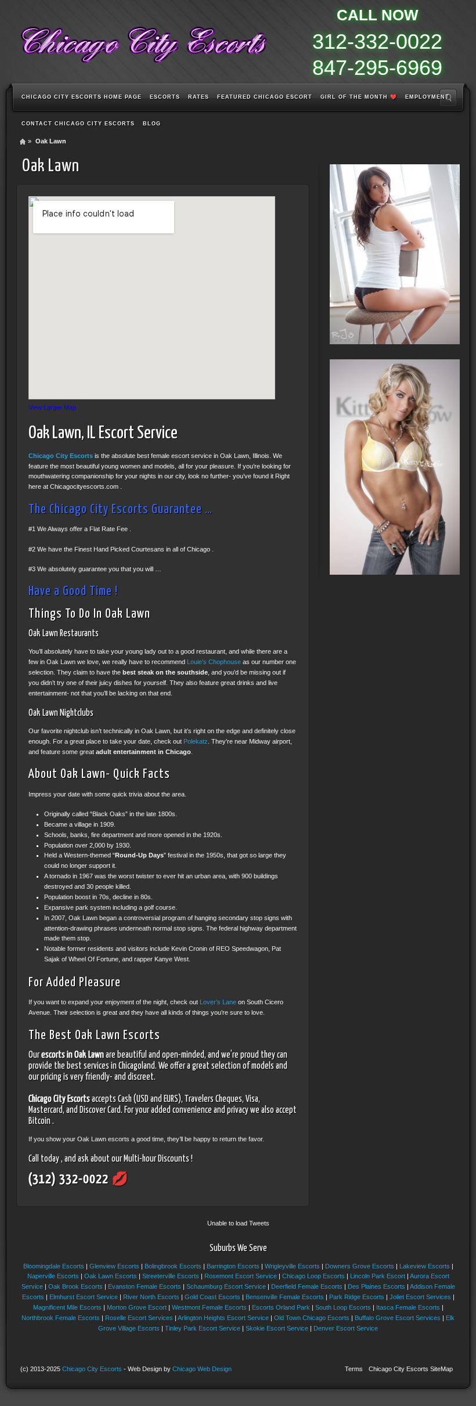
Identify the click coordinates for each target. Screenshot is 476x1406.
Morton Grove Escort (137, 1307)
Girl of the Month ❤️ (358, 97)
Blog (152, 124)
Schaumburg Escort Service (226, 1286)
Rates (198, 97)
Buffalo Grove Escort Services (398, 1317)
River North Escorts (151, 1296)
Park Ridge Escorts (356, 1296)
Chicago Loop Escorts (313, 1275)
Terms (354, 1368)
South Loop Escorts (343, 1307)
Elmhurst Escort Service (83, 1296)
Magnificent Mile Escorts (67, 1307)
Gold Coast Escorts (212, 1296)
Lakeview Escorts (424, 1266)
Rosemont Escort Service (240, 1275)
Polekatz (195, 741)
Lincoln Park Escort (377, 1275)
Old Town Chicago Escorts (311, 1317)
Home (23, 141)
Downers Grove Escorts (359, 1266)
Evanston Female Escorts (144, 1286)
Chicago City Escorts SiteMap (411, 1368)
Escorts (165, 97)
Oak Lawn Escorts (110, 1275)
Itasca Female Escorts (408, 1307)
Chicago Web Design (202, 1368)
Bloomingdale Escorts (53, 1266)
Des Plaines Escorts (376, 1286)
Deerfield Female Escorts (306, 1286)
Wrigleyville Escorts (292, 1266)
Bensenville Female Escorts (285, 1296)
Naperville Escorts (53, 1275)
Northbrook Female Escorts (60, 1317)
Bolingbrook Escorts (173, 1266)
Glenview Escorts (114, 1266)
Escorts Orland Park (281, 1307)
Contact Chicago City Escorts (78, 124)
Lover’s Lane (218, 1001)
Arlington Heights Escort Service (223, 1317)
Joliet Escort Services (420, 1296)
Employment (427, 97)
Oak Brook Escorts (75, 1286)
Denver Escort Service (345, 1328)
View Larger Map (52, 407)
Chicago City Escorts (60, 455)
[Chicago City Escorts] (142, 41)
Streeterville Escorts (170, 1275)
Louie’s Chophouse (214, 661)
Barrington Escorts (233, 1266)
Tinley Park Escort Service (202, 1328)
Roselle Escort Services (139, 1317)
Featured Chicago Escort (264, 97)
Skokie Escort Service (277, 1328)
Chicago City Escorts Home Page (81, 97)
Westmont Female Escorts (209, 1307)
